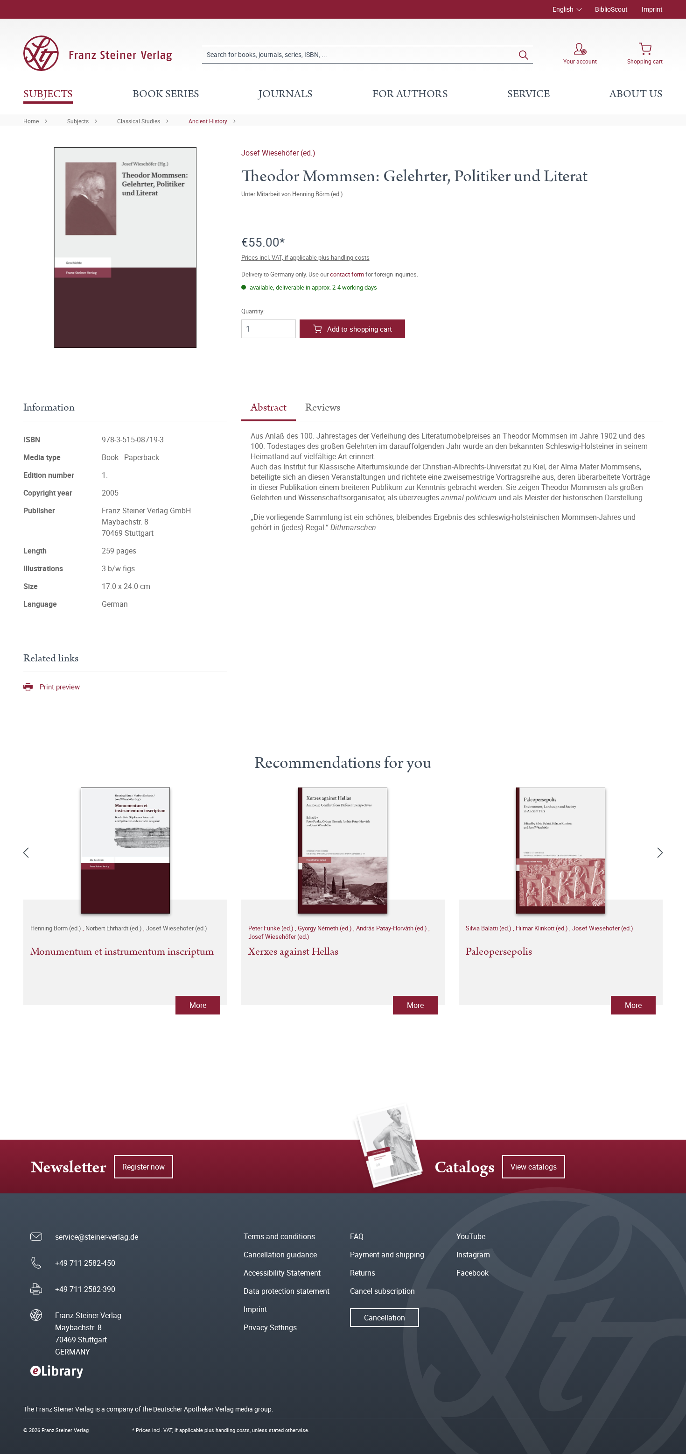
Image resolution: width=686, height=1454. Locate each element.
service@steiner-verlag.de (96, 1237)
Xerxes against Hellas (293, 952)
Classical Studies (138, 121)
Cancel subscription (382, 1291)
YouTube (470, 1236)
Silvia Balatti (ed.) (489, 928)
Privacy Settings (270, 1327)
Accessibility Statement (282, 1273)
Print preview (60, 686)
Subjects (78, 121)
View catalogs (534, 1167)
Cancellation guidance (280, 1254)
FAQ (357, 1236)
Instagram (473, 1254)
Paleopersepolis (499, 952)
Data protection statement (286, 1291)
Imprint (652, 9)
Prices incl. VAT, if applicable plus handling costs (305, 257)
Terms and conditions (279, 1236)
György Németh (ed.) (325, 928)
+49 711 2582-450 (85, 1263)
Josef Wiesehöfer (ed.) (278, 153)
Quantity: (253, 311)
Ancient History (208, 121)
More (197, 1005)
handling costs (233, 1429)
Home (31, 121)
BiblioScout (611, 9)
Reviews (322, 407)
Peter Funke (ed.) (271, 928)
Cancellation (384, 1317)
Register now (143, 1167)
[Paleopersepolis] (561, 850)
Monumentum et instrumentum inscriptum (122, 952)
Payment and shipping (387, 1254)
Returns (362, 1273)
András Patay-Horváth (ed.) (392, 928)
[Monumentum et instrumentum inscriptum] (125, 850)
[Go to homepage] (97, 53)
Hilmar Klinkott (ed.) (542, 928)
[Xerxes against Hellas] (343, 850)
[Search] (523, 55)
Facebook (472, 1273)
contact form (347, 274)
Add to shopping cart (359, 328)
